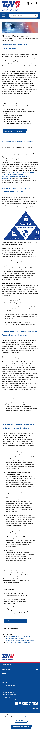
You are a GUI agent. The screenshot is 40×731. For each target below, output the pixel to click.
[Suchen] (36, 16)
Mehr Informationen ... (28, 717)
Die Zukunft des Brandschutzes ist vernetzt (18, 642)
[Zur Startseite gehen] (6, 6)
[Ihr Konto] (36, 3)
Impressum (34, 708)
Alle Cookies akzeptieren (20, 727)
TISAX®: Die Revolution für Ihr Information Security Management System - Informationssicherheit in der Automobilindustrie (20, 638)
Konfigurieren (20, 720)
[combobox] (21, 16)
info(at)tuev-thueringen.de (10, 698)
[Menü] (3, 16)
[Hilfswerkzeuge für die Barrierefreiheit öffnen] (28, 3)
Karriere (4, 673)
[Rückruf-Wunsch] (32, 3)
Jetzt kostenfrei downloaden (14, 131)
